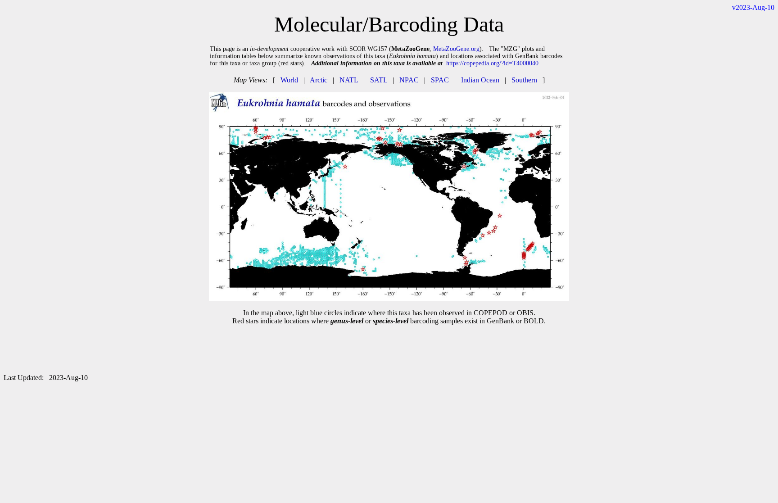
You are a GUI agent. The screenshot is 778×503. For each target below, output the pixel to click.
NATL (348, 80)
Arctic (318, 80)
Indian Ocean (480, 80)
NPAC (409, 80)
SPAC (440, 80)
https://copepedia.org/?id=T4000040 (492, 63)
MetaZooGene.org (456, 48)
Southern (524, 80)
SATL (378, 80)
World (289, 80)
